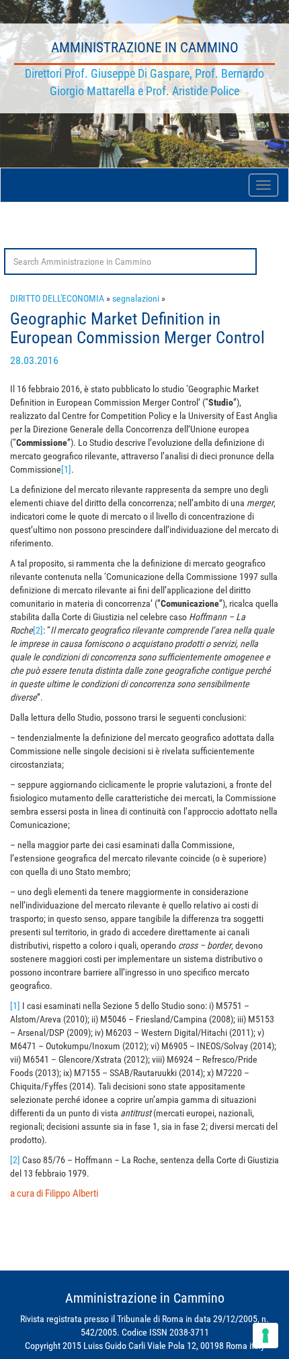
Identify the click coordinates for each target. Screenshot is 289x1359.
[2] (38, 630)
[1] (66, 469)
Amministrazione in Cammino (145, 48)
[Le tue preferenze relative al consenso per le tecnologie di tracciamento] (265, 1335)
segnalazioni (135, 298)
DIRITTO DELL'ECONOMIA (57, 298)
